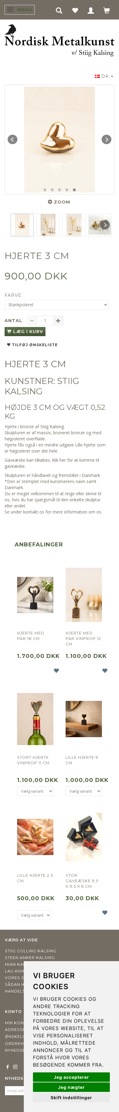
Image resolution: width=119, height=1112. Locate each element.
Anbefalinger (39, 544)
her (63, 460)
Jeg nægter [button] (71, 1087)
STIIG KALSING (42, 386)
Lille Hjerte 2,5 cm (35, 878)
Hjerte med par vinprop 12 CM (83, 638)
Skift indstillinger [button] (71, 1097)
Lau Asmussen (21, 971)
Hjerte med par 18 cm (30, 636)
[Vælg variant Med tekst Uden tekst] (34, 915)
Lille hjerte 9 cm (82, 760)
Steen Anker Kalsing (30, 957)
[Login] (91, 10)
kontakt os (33, 512)
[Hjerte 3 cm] (59, 139)
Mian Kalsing (20, 964)
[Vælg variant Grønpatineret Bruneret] (35, 791)
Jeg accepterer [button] (71, 1077)
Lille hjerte (85, 445)
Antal (14, 320)
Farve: (14, 295)
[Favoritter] (75, 10)
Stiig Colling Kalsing (30, 951)
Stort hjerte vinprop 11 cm (33, 760)
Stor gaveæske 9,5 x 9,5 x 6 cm (82, 881)
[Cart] (106, 10)
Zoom (62, 202)
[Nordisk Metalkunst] (59, 41)
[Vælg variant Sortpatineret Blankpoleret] (84, 791)
